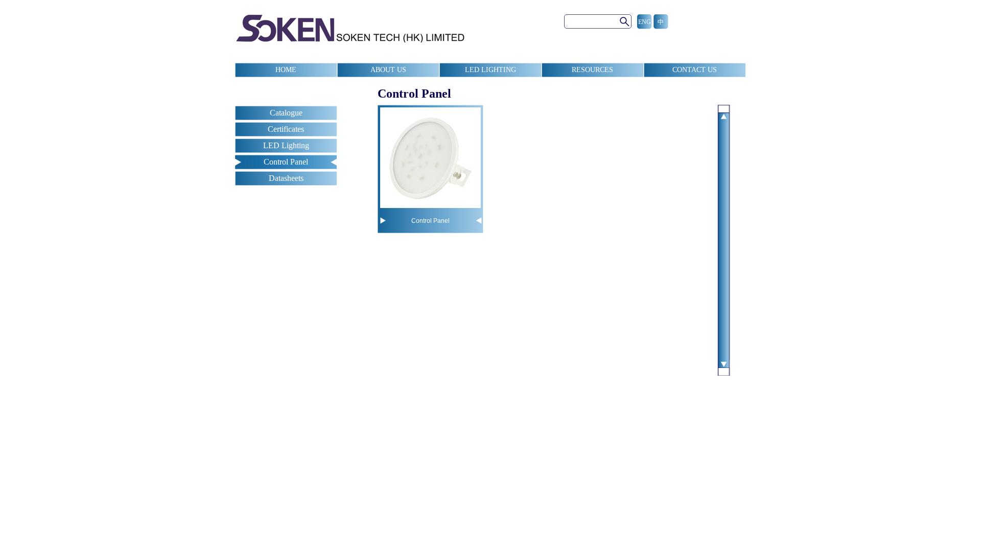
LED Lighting (286, 145)
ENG (644, 22)
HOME (285, 70)
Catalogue (286, 112)
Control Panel (286, 161)
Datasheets (286, 178)
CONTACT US (694, 70)
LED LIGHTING (490, 70)
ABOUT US (388, 70)
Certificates (286, 129)
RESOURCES (592, 70)
